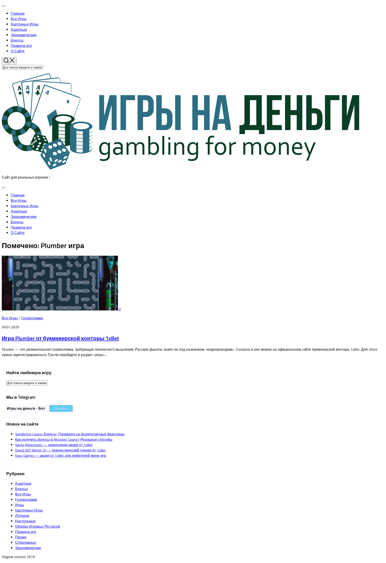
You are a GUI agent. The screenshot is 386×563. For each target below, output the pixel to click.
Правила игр (21, 45)
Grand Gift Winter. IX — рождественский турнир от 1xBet (60, 450)
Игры (19, 505)
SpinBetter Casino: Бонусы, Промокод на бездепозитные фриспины (70, 434)
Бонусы (17, 40)
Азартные (19, 29)
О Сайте (18, 51)
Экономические (24, 35)
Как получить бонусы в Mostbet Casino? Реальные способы (63, 439)
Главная (18, 13)
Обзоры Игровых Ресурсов (37, 526)
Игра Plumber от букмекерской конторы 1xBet (60, 338)
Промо (20, 537)
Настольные (25, 521)
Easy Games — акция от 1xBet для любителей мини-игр (60, 455)
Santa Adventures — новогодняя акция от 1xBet (54, 444)
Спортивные (25, 542)
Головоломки (32, 318)
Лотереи (22, 515)
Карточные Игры (24, 24)
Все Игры (19, 18)
